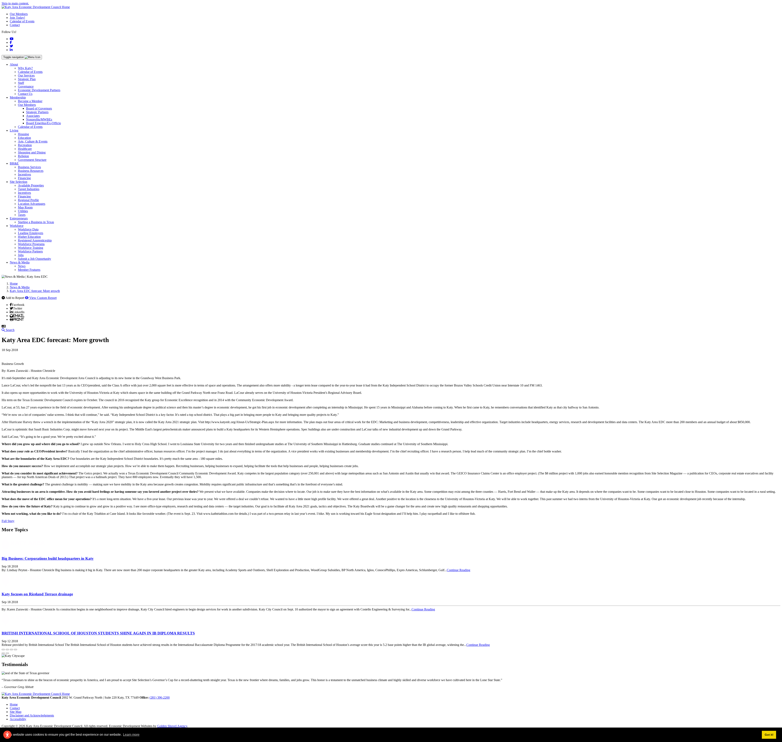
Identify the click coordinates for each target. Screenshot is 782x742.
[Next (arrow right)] (7, 653)
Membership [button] (18, 97)
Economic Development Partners (39, 90)
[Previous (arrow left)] (3, 653)
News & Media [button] (20, 262)
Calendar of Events (22, 21)
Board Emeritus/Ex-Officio (43, 123)
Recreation (25, 145)
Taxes (21, 214)
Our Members (19, 14)
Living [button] (14, 130)
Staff (21, 83)
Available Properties (31, 185)
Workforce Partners (30, 251)
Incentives (24, 174)
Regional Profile (28, 200)
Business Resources (30, 170)
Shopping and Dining (32, 152)
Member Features (29, 269)
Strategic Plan (27, 79)
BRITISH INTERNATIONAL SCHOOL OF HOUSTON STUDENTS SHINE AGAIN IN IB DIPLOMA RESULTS (98, 633)
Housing (23, 134)
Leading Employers (30, 233)
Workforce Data (28, 229)
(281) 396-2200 (159, 697)
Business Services (29, 167)
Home (14, 704)
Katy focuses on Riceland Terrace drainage (37, 594)
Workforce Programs (31, 244)
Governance (26, 86)
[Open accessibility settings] (7, 735)
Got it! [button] (769, 734)
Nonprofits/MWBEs (39, 119)
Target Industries (28, 189)
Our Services (26, 75)
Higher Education (29, 236)
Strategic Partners (37, 112)
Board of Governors (39, 108)
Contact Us (25, 93)
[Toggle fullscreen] (11, 649)
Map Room (25, 207)
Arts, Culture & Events (32, 141)
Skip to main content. (15, 3)
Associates (33, 115)
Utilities (23, 211)
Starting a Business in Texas (36, 222)
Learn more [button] (131, 734)
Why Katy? (25, 68)
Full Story (8, 521)
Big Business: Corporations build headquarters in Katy (48, 558)
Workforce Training (30, 247)
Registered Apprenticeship (35, 240)
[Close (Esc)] (3, 649)
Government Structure (32, 159)
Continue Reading (458, 570)
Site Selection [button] (18, 181)
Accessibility (18, 719)
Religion (23, 156)
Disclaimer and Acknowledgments (32, 715)
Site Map (15, 711)
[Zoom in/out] (15, 649)
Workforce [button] (16, 225)
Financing (24, 178)
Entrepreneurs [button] (19, 218)
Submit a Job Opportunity (34, 258)
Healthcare (25, 148)
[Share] (7, 649)
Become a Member (30, 101)
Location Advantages (31, 203)
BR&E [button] (14, 163)
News (21, 266)
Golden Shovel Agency (172, 726)
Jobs (21, 255)
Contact (15, 25)
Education (24, 137)
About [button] (14, 64)
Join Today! (17, 17)
